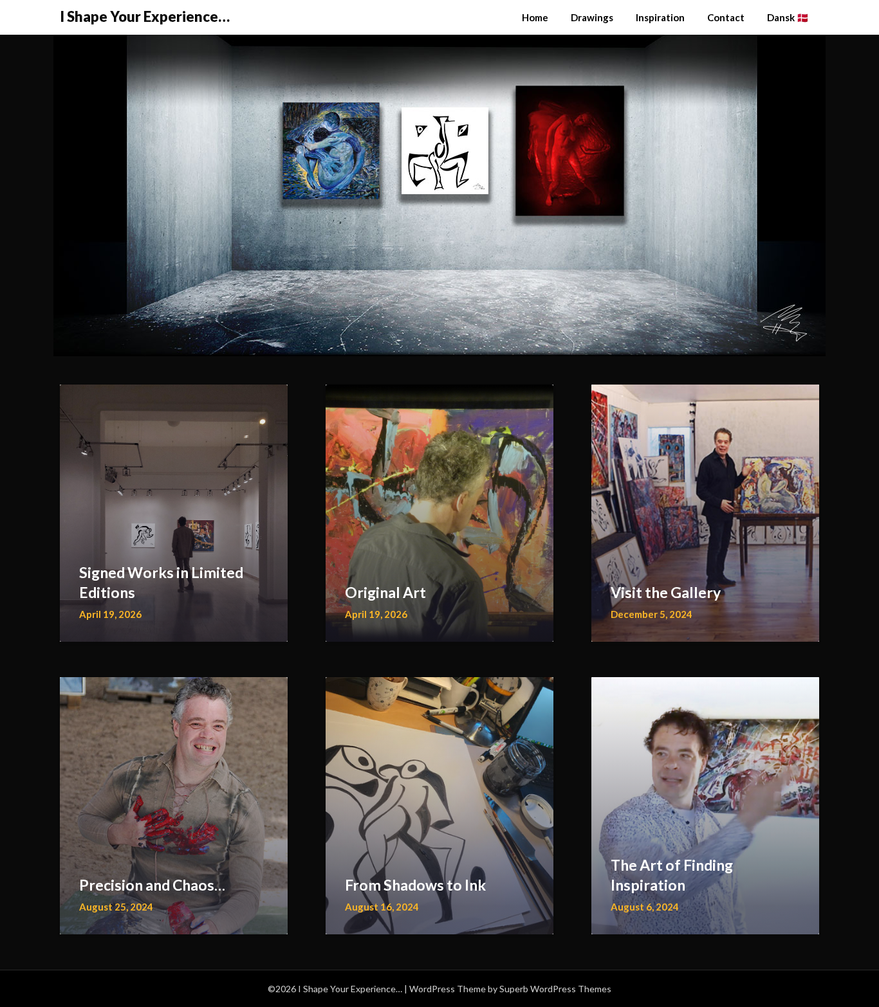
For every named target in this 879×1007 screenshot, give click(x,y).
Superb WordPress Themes (555, 988)
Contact (726, 17)
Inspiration (660, 17)
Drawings (592, 17)
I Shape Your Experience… (145, 16)
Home (535, 17)
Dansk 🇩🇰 (788, 17)
